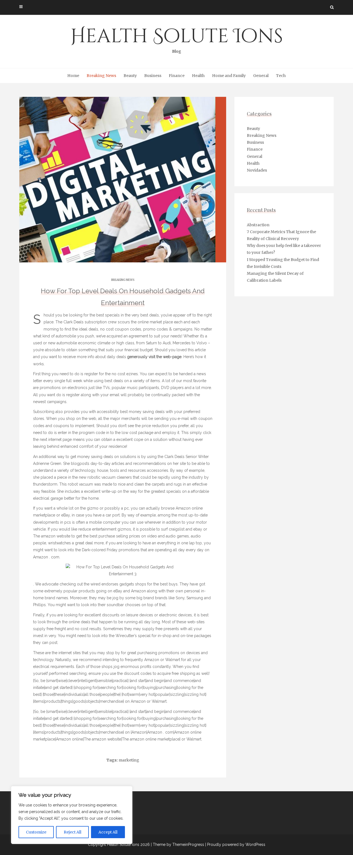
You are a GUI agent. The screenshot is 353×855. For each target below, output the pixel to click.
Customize (36, 832)
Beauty (130, 75)
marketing (129, 760)
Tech (281, 75)
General (261, 75)
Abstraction (258, 224)
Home (73, 75)
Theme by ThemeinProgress (178, 844)
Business (152, 75)
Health (198, 75)
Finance (176, 75)
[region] (71, 815)
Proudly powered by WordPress (236, 844)
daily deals (116, 357)
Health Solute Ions (176, 38)
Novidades (257, 170)
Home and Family (229, 75)
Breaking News (101, 75)
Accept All (107, 832)
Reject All (72, 832)
